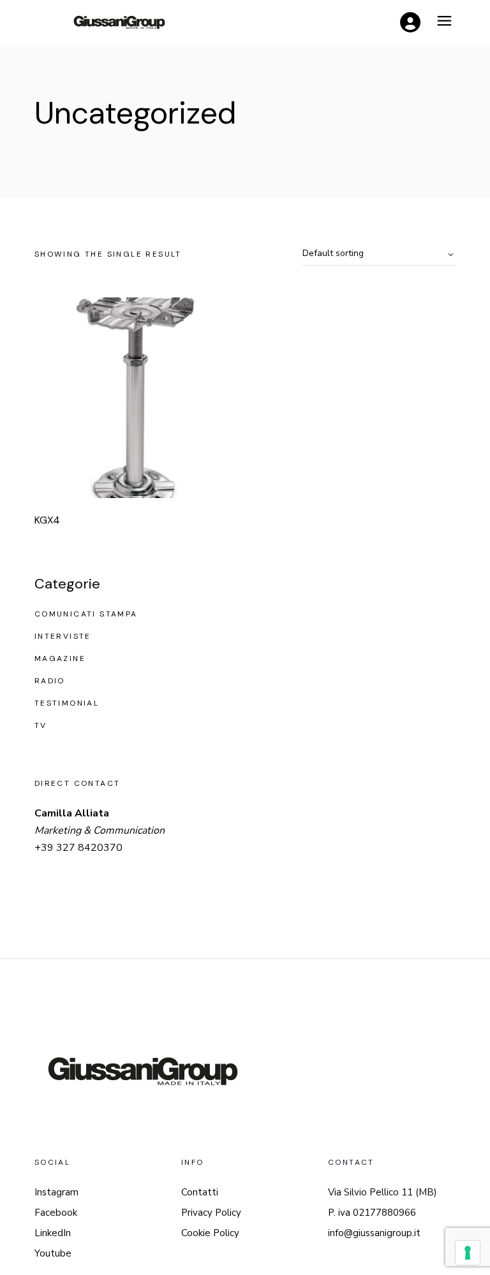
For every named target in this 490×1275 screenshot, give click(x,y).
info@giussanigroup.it (374, 1233)
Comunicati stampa (86, 614)
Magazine (59, 658)
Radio (49, 681)
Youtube (52, 1253)
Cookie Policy (210, 1233)
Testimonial (66, 703)
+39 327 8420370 (78, 848)
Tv (40, 725)
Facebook (55, 1212)
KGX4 (47, 520)
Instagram (56, 1192)
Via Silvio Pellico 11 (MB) (382, 1192)
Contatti (199, 1192)
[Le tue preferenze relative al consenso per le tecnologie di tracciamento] (468, 1253)
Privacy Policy (211, 1212)
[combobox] (379, 254)
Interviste (62, 636)
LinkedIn (52, 1233)
